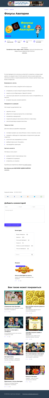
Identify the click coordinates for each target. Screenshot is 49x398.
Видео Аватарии (20, 234)
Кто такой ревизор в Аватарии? (35, 353)
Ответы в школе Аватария (23, 245)
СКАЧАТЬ (24, 53)
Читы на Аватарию (21, 248)
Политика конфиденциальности (30, 394)
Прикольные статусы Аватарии (13, 381)
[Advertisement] (24, 63)
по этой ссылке (27, 164)
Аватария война (9, 356)
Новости (18, 243)
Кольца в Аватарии (31, 376)
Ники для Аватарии (21, 240)
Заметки (8, 36)
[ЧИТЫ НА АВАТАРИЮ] (24, 273)
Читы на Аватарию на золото (23, 275)
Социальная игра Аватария (12, 306)
